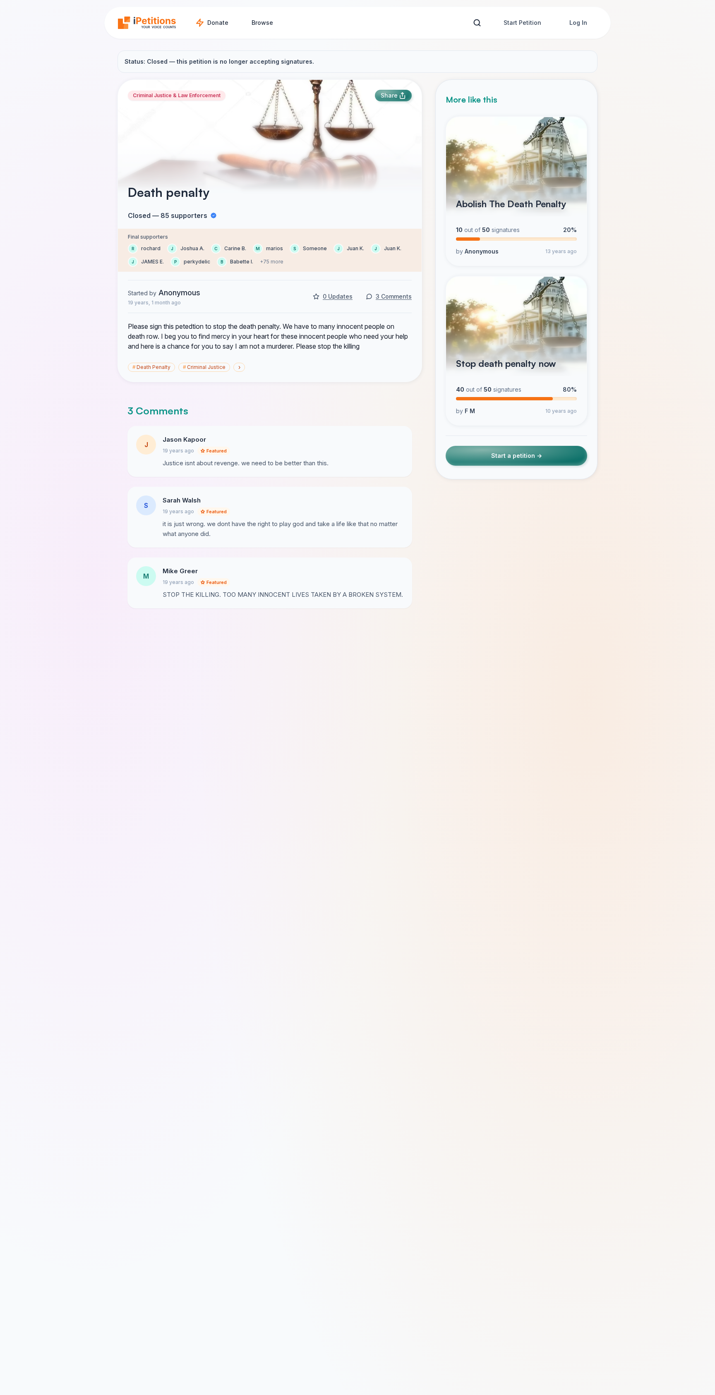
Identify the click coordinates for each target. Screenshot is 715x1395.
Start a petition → (516, 455)
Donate (217, 22)
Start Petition (522, 22)
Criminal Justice (204, 367)
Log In (578, 22)
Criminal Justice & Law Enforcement (177, 95)
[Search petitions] (476, 22)
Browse (262, 22)
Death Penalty (151, 367)
